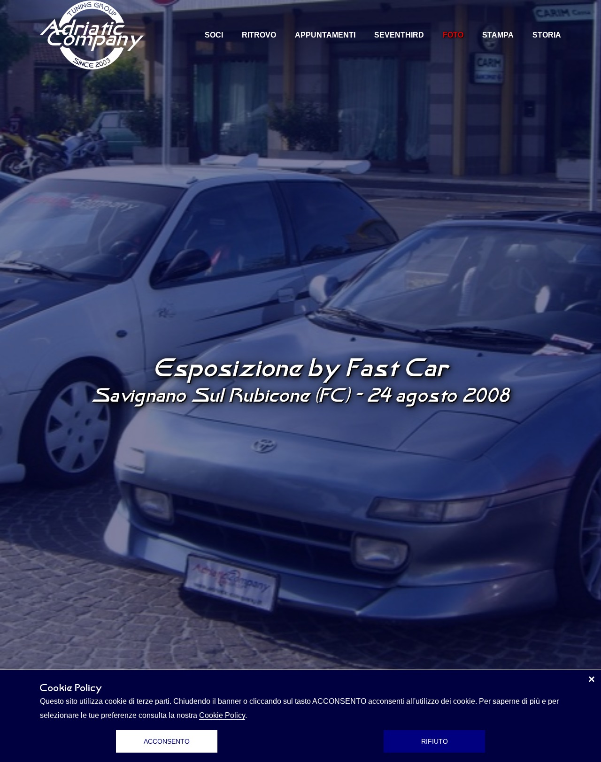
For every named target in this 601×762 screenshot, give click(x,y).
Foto (453, 35)
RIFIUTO (434, 741)
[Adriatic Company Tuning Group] (92, 34)
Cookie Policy (222, 715)
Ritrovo (259, 35)
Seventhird (399, 35)
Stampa (498, 35)
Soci (214, 35)
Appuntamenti (325, 35)
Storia (546, 35)
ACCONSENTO (167, 741)
